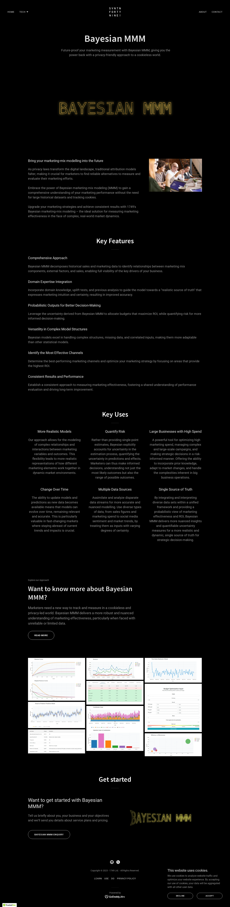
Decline (180, 896)
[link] (115, 11)
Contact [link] (217, 12)
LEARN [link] (98, 878)
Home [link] (11, 12)
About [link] (203, 12)
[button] (24, 12)
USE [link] (106, 878)
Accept (210, 896)
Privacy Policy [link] (126, 878)
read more (41, 635)
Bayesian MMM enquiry (49, 834)
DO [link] (113, 878)
